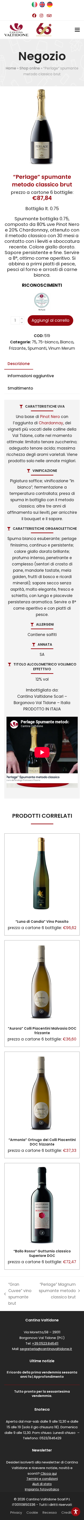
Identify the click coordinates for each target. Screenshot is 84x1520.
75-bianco (48, 342)
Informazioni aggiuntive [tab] (31, 376)
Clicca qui (49, 1473)
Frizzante (17, 348)
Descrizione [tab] (19, 363)
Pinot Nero (50, 416)
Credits (67, 1512)
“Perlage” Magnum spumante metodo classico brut (56, 1291)
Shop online (29, 68)
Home (11, 68)
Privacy (16, 1512)
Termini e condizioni (42, 1478)
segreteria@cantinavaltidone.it (46, 1348)
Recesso (50, 1512)
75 (34, 342)
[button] (77, 30)
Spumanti (37, 348)
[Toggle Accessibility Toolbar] (76, 1512)
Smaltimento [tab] (20, 388)
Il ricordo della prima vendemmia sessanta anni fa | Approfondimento (42, 1374)
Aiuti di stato (42, 1484)
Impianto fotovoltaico (42, 1489)
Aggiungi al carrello (50, 320)
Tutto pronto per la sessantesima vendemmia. (42, 1393)
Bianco (66, 342)
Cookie (32, 1512)
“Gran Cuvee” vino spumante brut (17, 1294)
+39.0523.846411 (45, 1343)
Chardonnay (51, 423)
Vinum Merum (61, 348)
